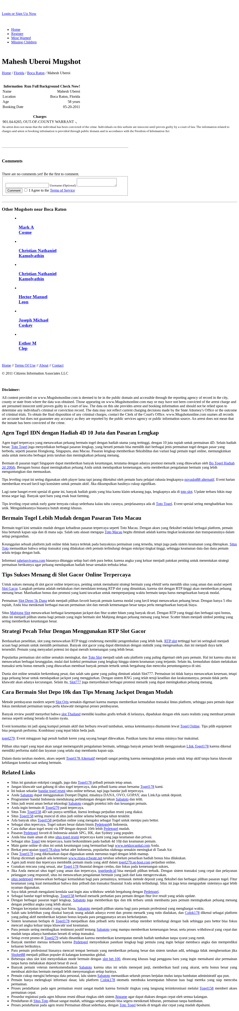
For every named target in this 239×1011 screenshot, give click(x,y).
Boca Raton (36, 73)
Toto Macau (113, 532)
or (19, 14)
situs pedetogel (22, 879)
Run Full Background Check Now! (52, 86)
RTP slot (170, 641)
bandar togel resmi (51, 791)
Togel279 (52, 808)
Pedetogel (102, 824)
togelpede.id (107, 871)
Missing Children (24, 42)
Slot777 (75, 682)
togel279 (8, 738)
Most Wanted (21, 38)
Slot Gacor (10, 588)
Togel (35, 841)
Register (17, 34)
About (43, 365)
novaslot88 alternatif (199, 479)
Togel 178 (70, 866)
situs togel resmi (67, 837)
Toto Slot (95, 657)
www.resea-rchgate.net (85, 858)
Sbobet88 (18, 955)
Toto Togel (19, 447)
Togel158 (34, 812)
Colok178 (192, 913)
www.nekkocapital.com (132, 845)
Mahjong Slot (20, 613)
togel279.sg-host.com (134, 862)
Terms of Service (62, 190)
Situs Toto (40, 1001)
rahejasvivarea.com (31, 560)
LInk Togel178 (197, 746)
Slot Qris (62, 702)
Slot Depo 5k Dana (32, 601)
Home (15, 30)
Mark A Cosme (26, 230)
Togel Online (190, 726)
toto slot (186, 492)
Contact (57, 365)
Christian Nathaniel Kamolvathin (37, 253)
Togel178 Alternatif (80, 758)
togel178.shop (49, 850)
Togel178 (85, 782)
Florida (19, 73)
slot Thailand (71, 714)
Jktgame (121, 997)
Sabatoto (26, 795)
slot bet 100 (111, 959)
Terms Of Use (25, 365)
